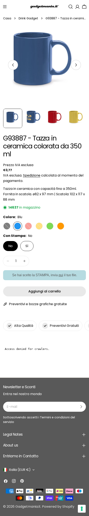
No (10, 246)
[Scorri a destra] (76, 65)
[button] (5, 6)
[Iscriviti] (81, 406)
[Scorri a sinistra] (13, 65)
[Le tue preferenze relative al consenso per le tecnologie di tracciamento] (82, 509)
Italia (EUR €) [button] (20, 469)
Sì (26, 246)
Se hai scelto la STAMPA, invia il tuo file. (44, 275)
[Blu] (17, 226)
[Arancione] (60, 226)
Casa (7, 18)
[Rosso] (28, 226)
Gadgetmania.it (28, 506)
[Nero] (7, 226)
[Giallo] (39, 226)
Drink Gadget (28, 18)
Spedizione (31, 175)
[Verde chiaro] (50, 226)
